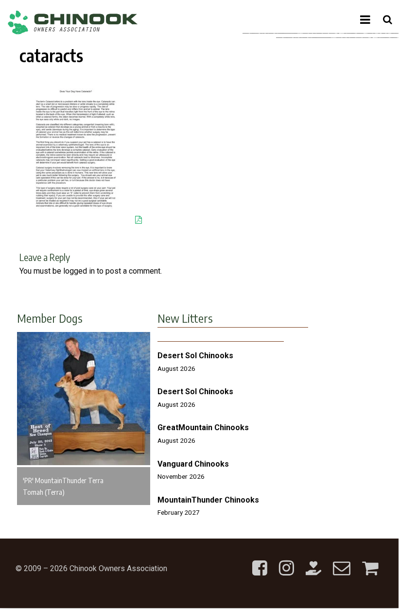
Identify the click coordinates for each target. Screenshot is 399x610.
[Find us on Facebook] (259, 560)
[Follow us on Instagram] (286, 560)
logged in (79, 271)
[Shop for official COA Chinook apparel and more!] (370, 560)
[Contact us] (341, 560)
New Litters (185, 318)
